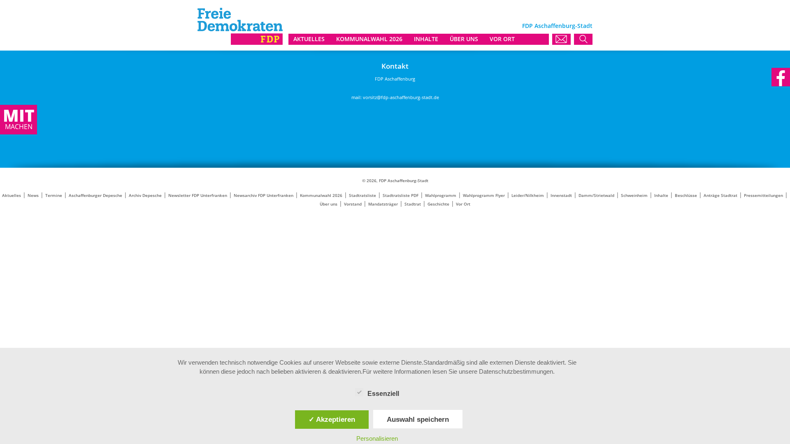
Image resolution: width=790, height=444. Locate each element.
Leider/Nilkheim (527, 195)
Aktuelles (11, 195)
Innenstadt (561, 195)
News (33, 195)
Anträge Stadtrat (720, 195)
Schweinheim (634, 195)
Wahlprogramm (440, 195)
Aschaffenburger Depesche (95, 195)
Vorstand (353, 204)
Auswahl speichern (418, 419)
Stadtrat (412, 204)
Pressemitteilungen (763, 195)
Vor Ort (463, 204)
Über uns (328, 204)
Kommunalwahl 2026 (321, 195)
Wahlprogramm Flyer (484, 195)
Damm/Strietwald (596, 195)
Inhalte (661, 195)
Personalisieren (377, 438)
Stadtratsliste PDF (400, 195)
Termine (53, 195)
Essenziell (383, 393)
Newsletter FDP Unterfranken (197, 195)
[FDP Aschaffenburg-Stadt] (240, 42)
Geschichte (438, 204)
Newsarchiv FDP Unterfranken (263, 195)
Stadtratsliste (362, 195)
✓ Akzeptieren (332, 419)
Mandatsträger (383, 204)
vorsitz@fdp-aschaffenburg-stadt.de (401, 97)
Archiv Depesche (145, 195)
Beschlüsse (686, 195)
